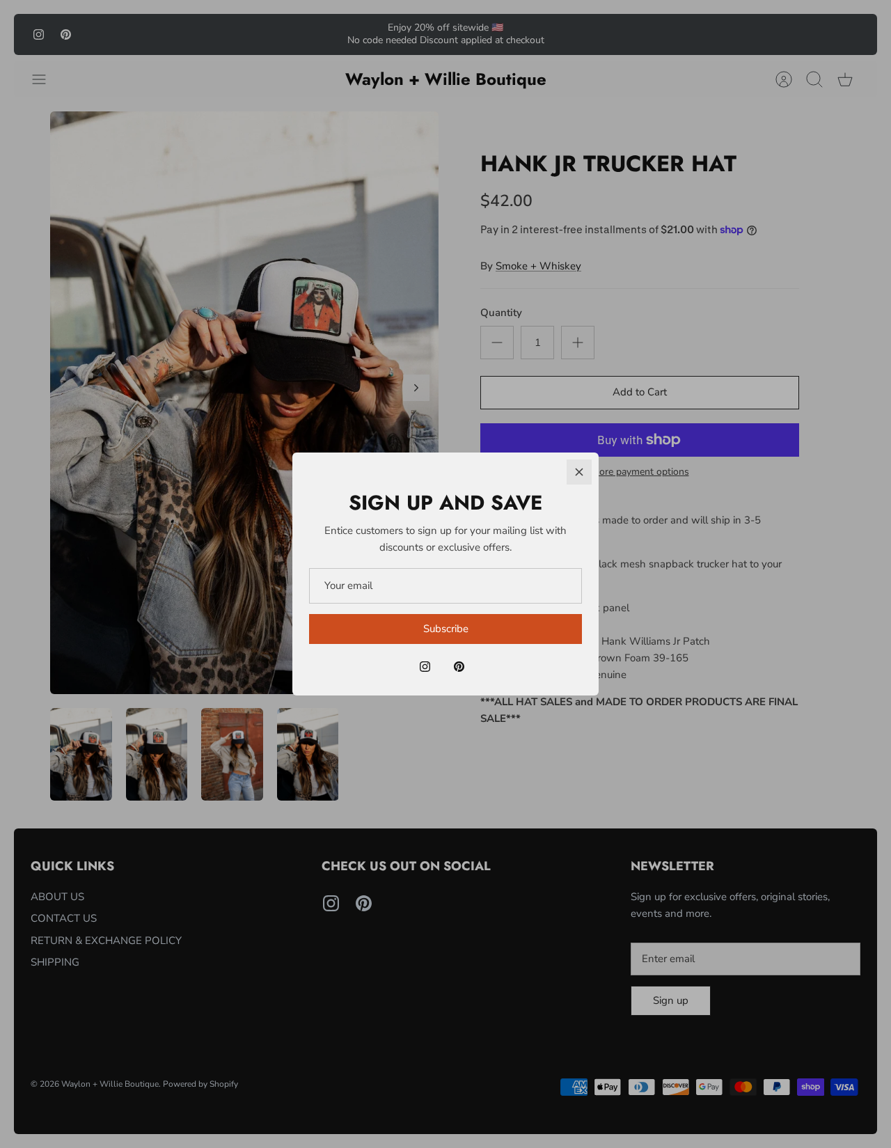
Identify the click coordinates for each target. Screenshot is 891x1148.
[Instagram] (425, 666)
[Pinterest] (459, 666)
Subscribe (445, 629)
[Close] (579, 472)
